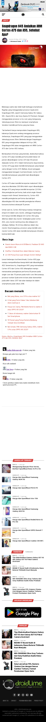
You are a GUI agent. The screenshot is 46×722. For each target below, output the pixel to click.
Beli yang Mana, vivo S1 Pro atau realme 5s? (24, 296)
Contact (13, 701)
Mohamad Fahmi (15, 41)
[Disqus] (23, 374)
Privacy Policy (38, 701)
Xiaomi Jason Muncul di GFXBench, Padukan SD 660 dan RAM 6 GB (24, 246)
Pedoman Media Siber (25, 701)
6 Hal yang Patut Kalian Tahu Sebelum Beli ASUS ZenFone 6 (23, 302)
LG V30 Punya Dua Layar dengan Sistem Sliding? (23, 255)
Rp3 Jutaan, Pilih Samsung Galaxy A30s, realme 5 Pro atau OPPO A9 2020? (25, 328)
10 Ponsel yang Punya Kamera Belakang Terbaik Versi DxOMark (22, 321)
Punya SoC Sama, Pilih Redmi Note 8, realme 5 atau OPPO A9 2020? (25, 308)
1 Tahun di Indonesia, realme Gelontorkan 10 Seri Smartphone (24, 315)
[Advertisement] (23, 86)
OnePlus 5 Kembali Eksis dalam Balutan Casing (22, 251)
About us (5, 701)
